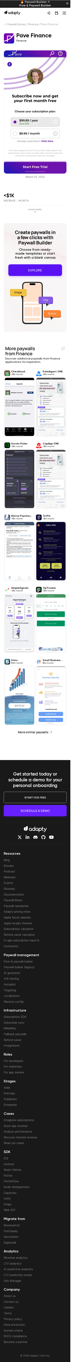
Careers (9, 1307)
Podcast (9, 871)
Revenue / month (16, 200)
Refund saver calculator (19, 934)
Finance (33, 24)
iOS (6, 1158)
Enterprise (10, 1104)
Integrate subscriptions (19, 1120)
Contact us (11, 1301)
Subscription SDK (15, 1017)
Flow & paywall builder (18, 961)
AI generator (12, 973)
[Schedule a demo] (56, 13)
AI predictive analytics (18, 1269)
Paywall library (13, 900)
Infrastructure (15, 1010)
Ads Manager (12, 1281)
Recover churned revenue (20, 1137)
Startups (9, 1093)
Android (9, 1164)
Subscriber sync (14, 1022)
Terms (8, 1313)
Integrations (12, 1045)
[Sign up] (48, 13)
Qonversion (11, 1236)
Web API (9, 1210)
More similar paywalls (33, 730)
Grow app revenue (16, 1126)
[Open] (64, 13)
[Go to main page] (12, 12)
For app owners (14, 1072)
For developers (13, 1061)
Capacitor (10, 1193)
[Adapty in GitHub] (43, 837)
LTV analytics (12, 1263)
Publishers (10, 1099)
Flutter (8, 1175)
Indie (7, 1087)
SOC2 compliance (15, 1336)
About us (10, 1296)
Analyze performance (18, 1131)
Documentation (14, 894)
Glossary (9, 888)
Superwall (10, 1242)
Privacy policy (13, 1319)
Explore (35, 269)
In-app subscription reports (21, 940)
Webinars (10, 877)
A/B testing (11, 978)
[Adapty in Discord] (35, 837)
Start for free (35, 797)
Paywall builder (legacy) (19, 967)
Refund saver (12, 1040)
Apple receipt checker (18, 923)
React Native (12, 1170)
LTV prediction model (18, 1275)
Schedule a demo (35, 811)
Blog (7, 860)
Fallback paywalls (15, 1034)
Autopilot (10, 984)
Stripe (7, 1204)
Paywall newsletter (16, 906)
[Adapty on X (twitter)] (20, 837)
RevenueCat (12, 1225)
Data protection (14, 1324)
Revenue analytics (16, 1257)
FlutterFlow (11, 1181)
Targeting (10, 990)
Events (8, 883)
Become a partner (15, 1342)
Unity (7, 1198)
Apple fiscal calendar (17, 917)
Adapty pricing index (17, 911)
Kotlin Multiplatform (17, 1187)
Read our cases (14, 1143)
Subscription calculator (18, 929)
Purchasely (11, 1231)
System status (13, 1330)
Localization (12, 996)
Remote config (13, 1001)
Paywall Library (16, 24)
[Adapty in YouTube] (51, 837)
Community (11, 946)
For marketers (13, 1066)
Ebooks (9, 866)
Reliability (10, 1028)
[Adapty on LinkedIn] (27, 837)
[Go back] (5, 25)
